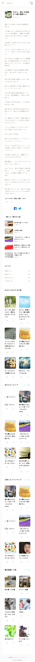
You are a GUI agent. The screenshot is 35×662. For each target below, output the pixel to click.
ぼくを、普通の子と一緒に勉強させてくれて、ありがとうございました (24, 314)
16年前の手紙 (18, 230)
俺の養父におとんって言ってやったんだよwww (24, 408)
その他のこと (9, 281)
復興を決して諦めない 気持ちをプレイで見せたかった (22, 246)
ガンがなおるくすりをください (10, 462)
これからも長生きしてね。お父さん (10, 614)
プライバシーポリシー (20, 657)
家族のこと (8, 274)
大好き (21, 612)
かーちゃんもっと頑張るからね (10, 372)
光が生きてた (9, 639)
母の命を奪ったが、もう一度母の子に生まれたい (24, 464)
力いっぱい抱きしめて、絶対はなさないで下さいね (10, 313)
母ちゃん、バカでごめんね (24, 372)
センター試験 (23, 589)
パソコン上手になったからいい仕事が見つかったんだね (10, 344)
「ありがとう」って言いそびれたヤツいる (22, 238)
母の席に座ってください (21, 222)
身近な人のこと (9, 278)
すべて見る (27, 385)
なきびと (19, 660)
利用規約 (10, 657)
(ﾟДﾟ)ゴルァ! (9, 404)
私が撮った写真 (10, 589)
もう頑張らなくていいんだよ (24, 556)
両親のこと (8, 271)
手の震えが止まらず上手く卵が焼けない (24, 343)
